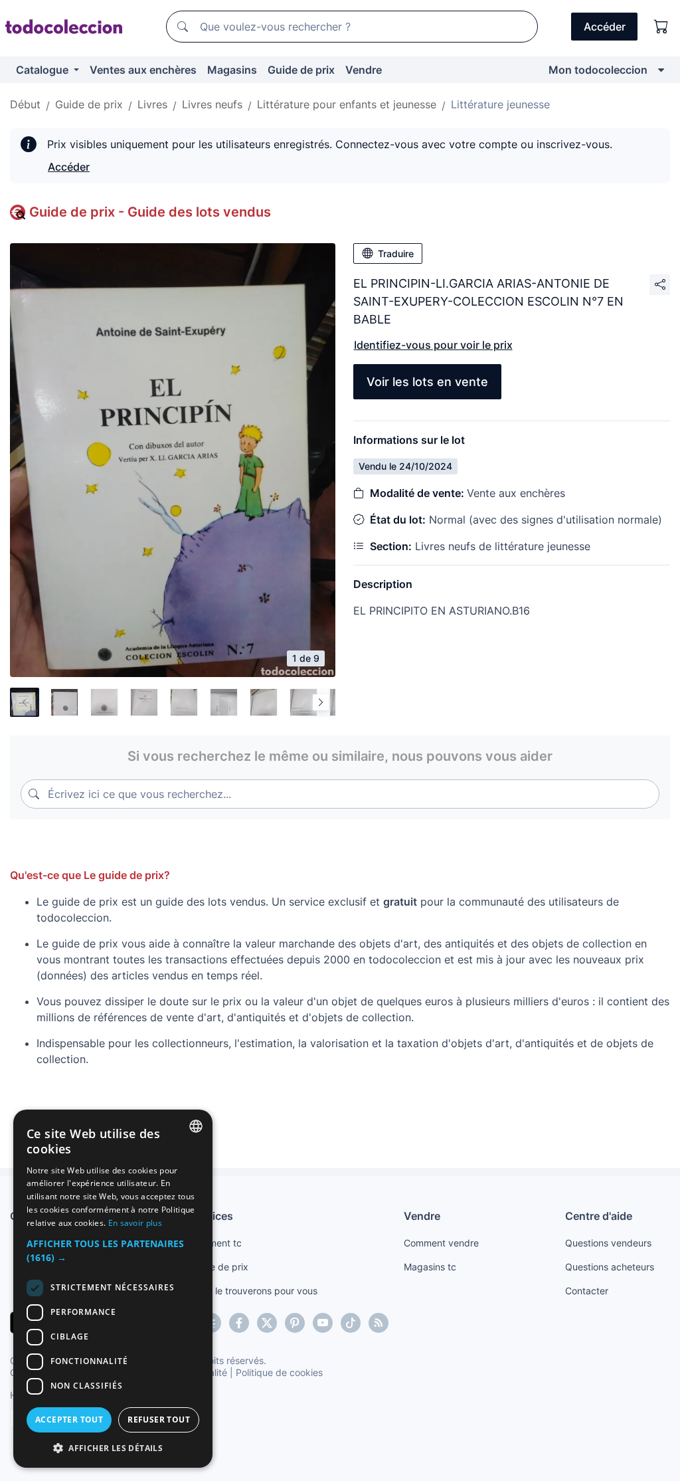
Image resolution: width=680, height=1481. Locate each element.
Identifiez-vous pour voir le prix (433, 344)
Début (25, 104)
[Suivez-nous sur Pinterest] (295, 1323)
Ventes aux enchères (143, 69)
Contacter (586, 1290)
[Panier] (661, 26)
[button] (113, 1250)
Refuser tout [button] (159, 1419)
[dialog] (112, 1289)
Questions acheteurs (609, 1266)
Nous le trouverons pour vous (253, 1290)
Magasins (232, 69)
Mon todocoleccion (598, 69)
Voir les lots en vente (427, 382)
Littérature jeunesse (500, 104)
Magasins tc (430, 1266)
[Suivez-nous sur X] (267, 1323)
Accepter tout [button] (69, 1419)
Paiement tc (216, 1242)
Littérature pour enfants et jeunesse (346, 104)
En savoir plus (135, 1223)
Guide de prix (301, 69)
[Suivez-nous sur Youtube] (323, 1323)
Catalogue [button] (43, 69)
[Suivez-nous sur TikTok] (351, 1323)
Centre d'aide (598, 1216)
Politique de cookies (279, 1372)
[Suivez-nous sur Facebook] (239, 1323)
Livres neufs (212, 104)
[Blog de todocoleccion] (378, 1323)
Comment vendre (441, 1242)
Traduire (396, 253)
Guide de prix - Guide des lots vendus (150, 212)
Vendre (363, 69)
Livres (152, 104)
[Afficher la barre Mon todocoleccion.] (661, 69)
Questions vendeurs (608, 1242)
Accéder (69, 166)
